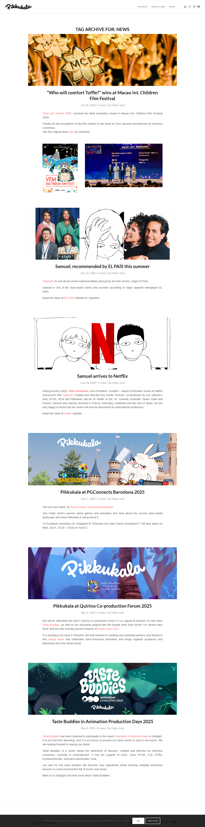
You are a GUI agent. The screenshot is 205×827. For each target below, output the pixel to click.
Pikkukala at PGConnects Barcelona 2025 (102, 492)
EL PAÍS (69, 297)
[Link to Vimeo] (194, 6)
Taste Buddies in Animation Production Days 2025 (102, 721)
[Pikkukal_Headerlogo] (18, 6)
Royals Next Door (107, 628)
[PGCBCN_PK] (102, 459)
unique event (56, 639)
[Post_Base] (102, 60)
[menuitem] (142, 6)
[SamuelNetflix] (102, 343)
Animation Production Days (131, 736)
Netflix (68, 413)
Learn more (153, 821)
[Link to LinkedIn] (185, 6)
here (71, 131)
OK (138, 821)
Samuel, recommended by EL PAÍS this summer (102, 266)
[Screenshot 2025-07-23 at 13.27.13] (102, 234)
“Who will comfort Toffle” (57, 113)
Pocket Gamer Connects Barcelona (91, 507)
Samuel (48, 281)
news (103, 105)
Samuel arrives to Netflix (102, 376)
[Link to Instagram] (189, 6)
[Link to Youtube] (198, 6)
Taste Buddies (51, 624)
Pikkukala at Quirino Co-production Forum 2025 (102, 606)
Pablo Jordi (118, 105)
